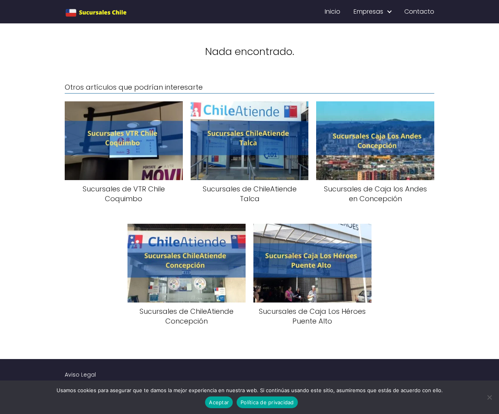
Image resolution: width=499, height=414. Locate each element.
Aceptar (219, 402)
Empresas (368, 11)
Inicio (332, 11)
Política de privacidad (267, 402)
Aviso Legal (80, 375)
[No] (489, 397)
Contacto (419, 11)
